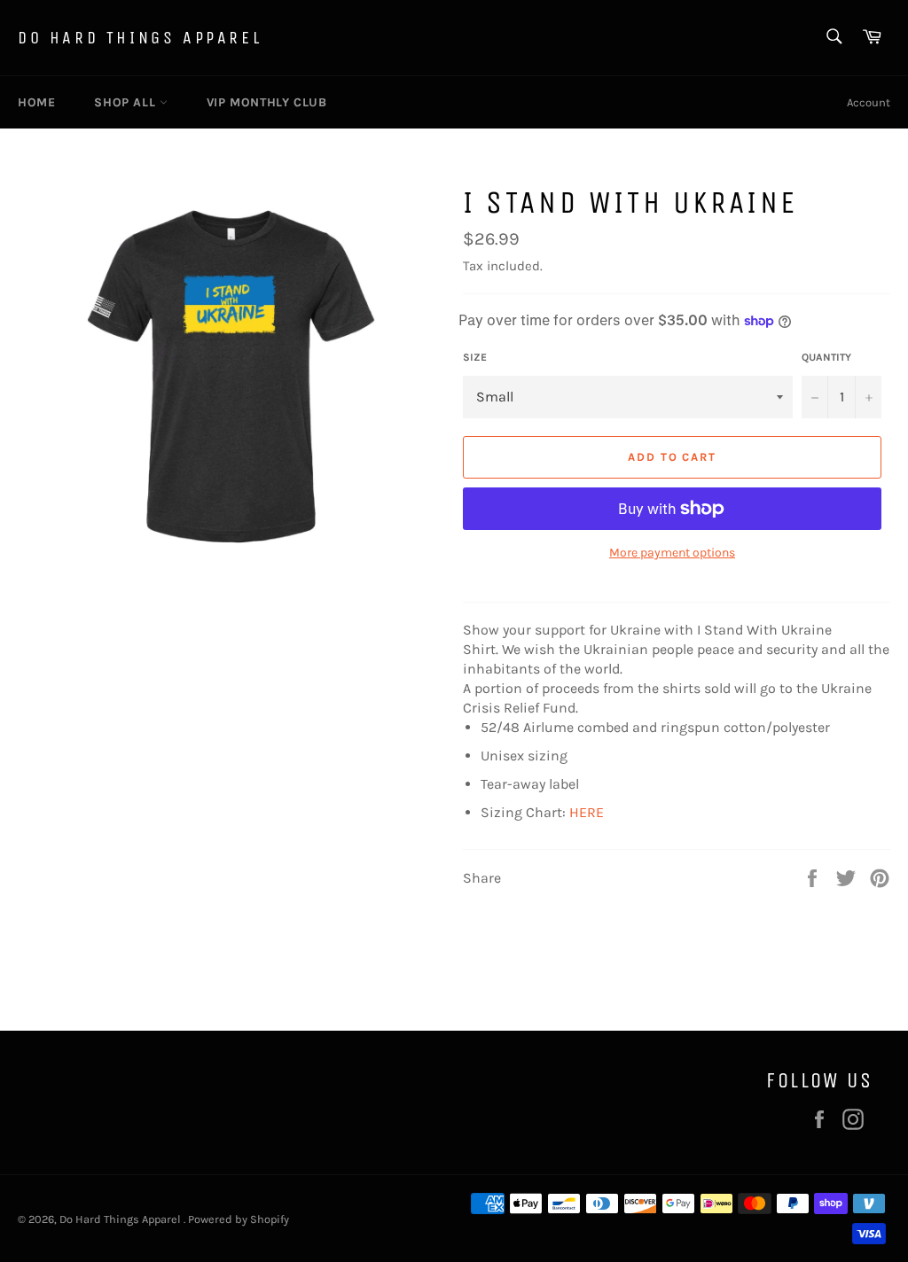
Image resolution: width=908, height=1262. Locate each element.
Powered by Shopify (238, 1219)
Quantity (826, 357)
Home (36, 102)
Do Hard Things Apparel (140, 37)
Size (475, 357)
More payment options (672, 552)
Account (868, 102)
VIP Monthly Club (267, 102)
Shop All (126, 102)
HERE (586, 812)
